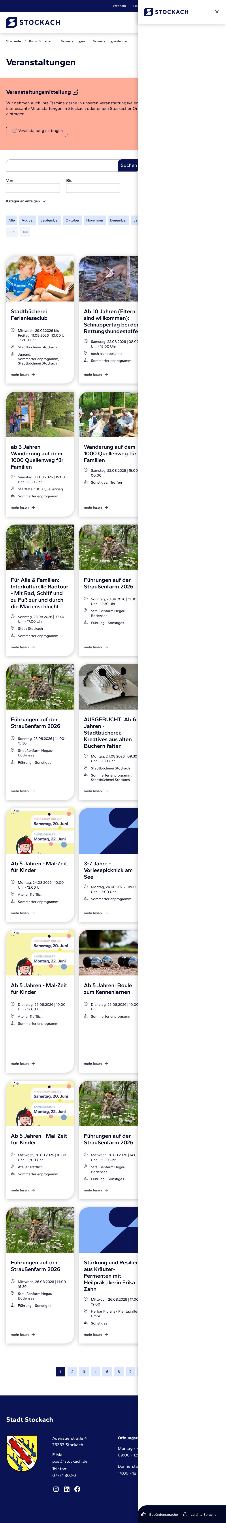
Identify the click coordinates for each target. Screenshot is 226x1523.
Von (9, 180)
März (175, 220)
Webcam (119, 6)
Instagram (56, 1489)
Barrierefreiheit (209, 6)
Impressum (176, 1446)
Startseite (13, 41)
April (190, 220)
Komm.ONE (211, 1499)
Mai (204, 220)
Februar (158, 220)
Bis (69, 180)
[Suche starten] (165, 22)
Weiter (165, 1371)
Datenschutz (178, 1456)
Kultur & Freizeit (41, 41)
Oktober (72, 220)
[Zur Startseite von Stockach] (33, 22)
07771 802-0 (64, 1475)
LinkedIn (67, 1489)
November (94, 220)
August (28, 220)
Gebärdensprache (177, 6)
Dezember (118, 220)
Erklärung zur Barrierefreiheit (181, 1470)
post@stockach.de (70, 1461)
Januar (139, 220)
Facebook (77, 1489)
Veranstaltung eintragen (40, 130)
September (49, 220)
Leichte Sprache (145, 6)
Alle (11, 220)
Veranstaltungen (73, 41)
